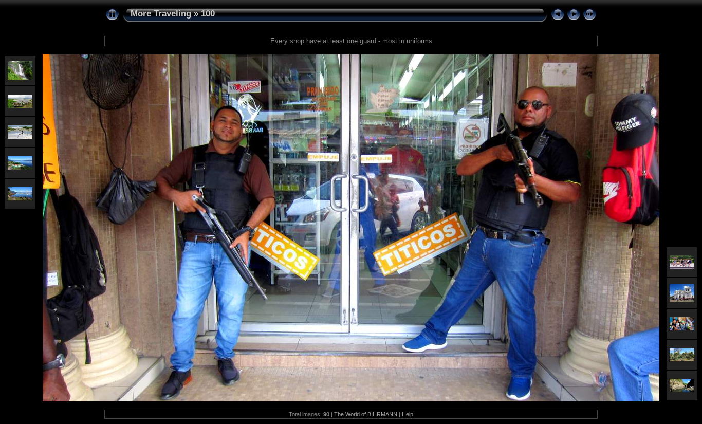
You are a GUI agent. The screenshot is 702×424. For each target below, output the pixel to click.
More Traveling (161, 14)
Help (407, 414)
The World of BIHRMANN (365, 414)
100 (208, 14)
